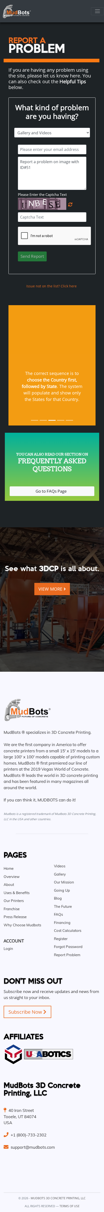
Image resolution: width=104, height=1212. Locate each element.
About (9, 884)
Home (9, 868)
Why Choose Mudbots (22, 925)
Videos (59, 866)
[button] (15, 365)
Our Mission (64, 882)
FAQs (58, 914)
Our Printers (14, 900)
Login (8, 948)
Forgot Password (68, 946)
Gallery (60, 874)
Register (60, 938)
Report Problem (67, 955)
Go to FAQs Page (52, 491)
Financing (62, 922)
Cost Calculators (67, 930)
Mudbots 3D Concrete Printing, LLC (58, 1198)
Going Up (62, 890)
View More (51, 589)
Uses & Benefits (17, 892)
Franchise (12, 909)
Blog (58, 898)
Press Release (15, 917)
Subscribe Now (25, 1012)
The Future (63, 906)
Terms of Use (69, 1206)
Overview (12, 876)
